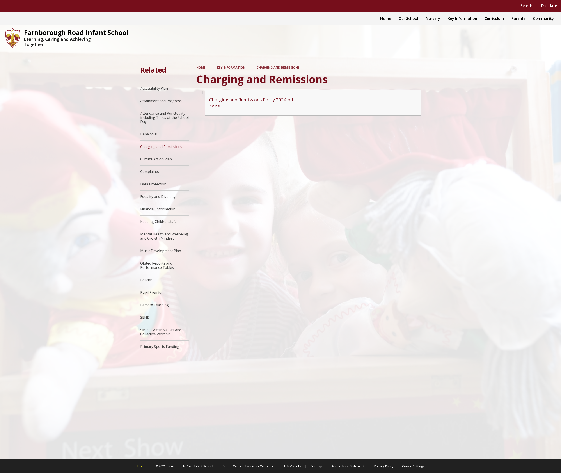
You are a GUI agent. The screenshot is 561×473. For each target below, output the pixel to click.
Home (201, 67)
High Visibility (292, 466)
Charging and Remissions (278, 67)
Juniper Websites (261, 466)
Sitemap (316, 466)
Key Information (231, 67)
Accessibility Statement (348, 466)
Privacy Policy (383, 466)
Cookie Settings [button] (413, 466)
